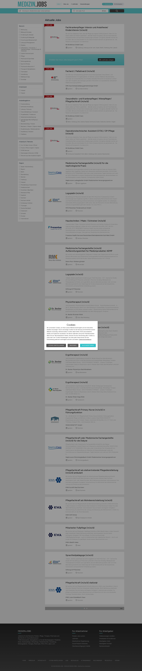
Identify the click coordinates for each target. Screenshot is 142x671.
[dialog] (71, 335)
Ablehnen (73, 345)
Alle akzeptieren (88, 345)
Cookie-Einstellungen (56, 345)
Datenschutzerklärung (85, 339)
